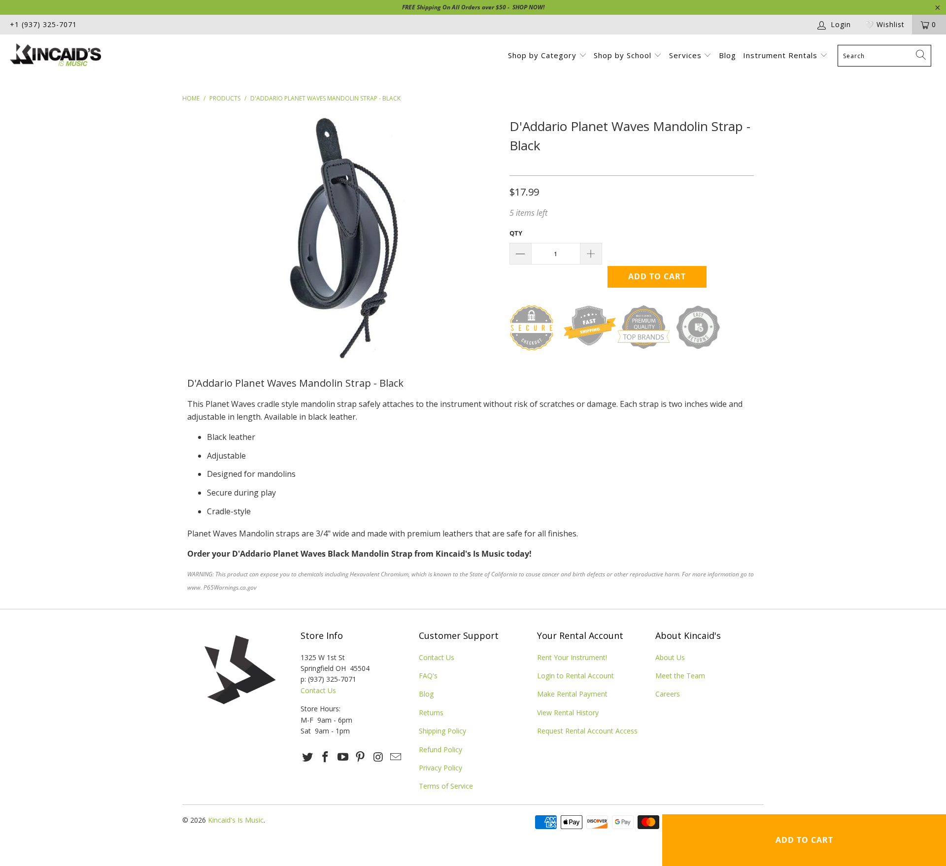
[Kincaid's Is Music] (80, 55)
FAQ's (428, 675)
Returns (431, 712)
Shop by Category (543, 55)
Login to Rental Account (575, 675)
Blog (727, 55)
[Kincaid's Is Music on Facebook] (325, 757)
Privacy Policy (440, 767)
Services (686, 55)
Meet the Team (680, 675)
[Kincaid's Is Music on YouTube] (343, 757)
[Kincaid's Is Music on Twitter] (308, 757)
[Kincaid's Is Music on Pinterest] (360, 757)
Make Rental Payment (572, 694)
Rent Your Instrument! (572, 657)
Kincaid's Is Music (236, 820)
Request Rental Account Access (587, 730)
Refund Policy (440, 749)
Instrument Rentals (781, 55)
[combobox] (884, 56)
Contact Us (318, 690)
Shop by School (624, 55)
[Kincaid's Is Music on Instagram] (378, 757)
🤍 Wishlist (885, 24)
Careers (667, 694)
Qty (515, 233)
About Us (670, 657)
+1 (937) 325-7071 (43, 24)
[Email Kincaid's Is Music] (395, 757)
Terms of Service (446, 786)
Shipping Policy (442, 730)
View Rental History (568, 712)
